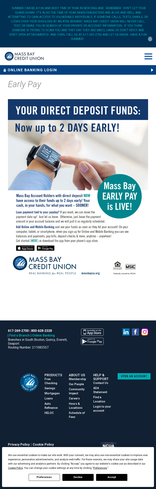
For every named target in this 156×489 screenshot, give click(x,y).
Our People (76, 384)
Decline (78, 477)
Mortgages (52, 393)
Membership (77, 379)
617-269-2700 (18, 331)
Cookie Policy (43, 444)
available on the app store (92, 332)
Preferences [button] (100, 468)
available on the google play (92, 341)
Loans (48, 398)
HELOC (49, 412)
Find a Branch (19, 335)
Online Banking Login (32, 70)
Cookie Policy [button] (15, 468)
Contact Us (100, 383)
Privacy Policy (19, 444)
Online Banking (43, 335)
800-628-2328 (41, 331)
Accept (111, 477)
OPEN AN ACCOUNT (134, 376)
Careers (74, 398)
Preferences (44, 477)
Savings (49, 388)
